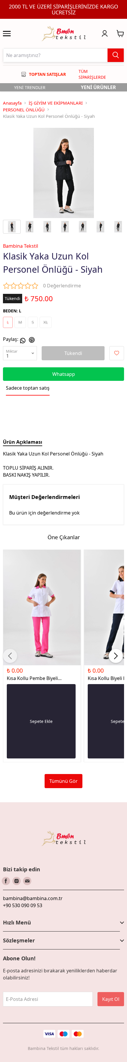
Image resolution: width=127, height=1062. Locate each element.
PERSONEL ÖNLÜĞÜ (24, 110)
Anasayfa (12, 103)
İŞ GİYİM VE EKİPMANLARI (56, 103)
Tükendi (73, 353)
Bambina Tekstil (20, 246)
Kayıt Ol (110, 999)
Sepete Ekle (41, 721)
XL (45, 322)
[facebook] (6, 881)
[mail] (27, 881)
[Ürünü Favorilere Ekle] (116, 353)
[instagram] (16, 881)
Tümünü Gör (63, 781)
